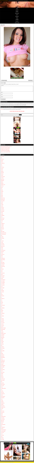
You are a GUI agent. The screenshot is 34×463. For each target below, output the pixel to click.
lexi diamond (2, 313)
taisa (1, 409)
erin (1, 239)
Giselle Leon (2, 254)
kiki (1, 297)
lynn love (2, 326)
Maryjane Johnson (3, 333)
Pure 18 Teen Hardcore (4, 0)
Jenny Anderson (3, 279)
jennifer (2, 278)
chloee (2, 220)
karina (2, 294)
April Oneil (2, 172)
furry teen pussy (3, 250)
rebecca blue (2, 372)
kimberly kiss (2, 298)
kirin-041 (3, 25)
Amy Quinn (2, 167)
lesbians (2, 310)
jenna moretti (2, 275)
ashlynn (2, 175)
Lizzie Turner (2, 322)
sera (1, 389)
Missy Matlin (2, 350)
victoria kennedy (3, 431)
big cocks (17, 21)
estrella (2, 242)
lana (1, 306)
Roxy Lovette (2, 380)
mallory (2, 330)
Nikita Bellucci (3, 361)
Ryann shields (3, 384)
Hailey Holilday (3, 259)
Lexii (1, 314)
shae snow (2, 392)
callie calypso (3, 200)
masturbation (2, 334)
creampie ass (2, 223)
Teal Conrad (2, 417)
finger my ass (3, 246)
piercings (2, 364)
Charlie (2, 212)
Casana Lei (2, 207)
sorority (2, 400)
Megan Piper (2, 337)
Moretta (2, 353)
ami (1, 164)
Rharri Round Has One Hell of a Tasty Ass (6, 146)
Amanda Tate (2, 163)
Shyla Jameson (3, 396)
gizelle (2, 255)
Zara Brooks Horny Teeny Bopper (5, 150)
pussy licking (2, 369)
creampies (17, 19)
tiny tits (17, 14)
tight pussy (17, 16)
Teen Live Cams (17, 22)
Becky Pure (2, 179)
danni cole (2, 227)
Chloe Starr (2, 219)
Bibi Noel (2, 183)
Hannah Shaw (3, 263)
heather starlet (3, 266)
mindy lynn (2, 346)
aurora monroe (3, 176)
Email (2, 94)
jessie (2, 286)
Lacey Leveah (3, 305)
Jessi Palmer (2, 283)
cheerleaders (2, 215)
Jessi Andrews (3, 282)
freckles (2, 247)
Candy (2, 203)
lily (1, 317)
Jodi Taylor (2, 290)
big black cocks (3, 184)
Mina (1, 345)
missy (2, 349)
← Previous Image (4, 80)
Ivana (1, 270)
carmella (2, 204)
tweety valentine (3, 424)
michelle (2, 342)
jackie (2, 271)
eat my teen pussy (3, 234)
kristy (1, 301)
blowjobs (17, 11)
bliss (1, 188)
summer (2, 408)
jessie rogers (2, 287)
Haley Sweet (2, 262)
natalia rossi (2, 354)
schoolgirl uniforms (3, 388)
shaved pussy (17, 13)
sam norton (2, 385)
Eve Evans (2, 243)
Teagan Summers (3, 416)
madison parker (3, 329)
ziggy (1, 436)
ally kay (2, 160)
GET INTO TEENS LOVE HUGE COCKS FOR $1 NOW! (17, 111)
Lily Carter (2, 318)
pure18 (2, 368)
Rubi (1, 381)
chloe (1, 216)
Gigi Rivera (2, 251)
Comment (2, 85)
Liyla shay (2, 321)
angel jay (2, 171)
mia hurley (2, 341)
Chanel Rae (2, 211)
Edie (1, 235)
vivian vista (2, 432)
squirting (2, 404)
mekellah (2, 338)
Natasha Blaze (3, 357)
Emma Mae (2, 238)
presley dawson (3, 365)
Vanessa (2, 428)
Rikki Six (2, 376)
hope (1, 267)
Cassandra (2, 208)
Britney (2, 196)
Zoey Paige (2, 439)
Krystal (2, 302)
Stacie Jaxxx (2, 405)
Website (2, 96)
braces (2, 192)
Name (2, 92)
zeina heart (2, 435)
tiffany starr (2, 420)
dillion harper (2, 231)
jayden (2, 274)
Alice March (2, 156)
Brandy (2, 195)
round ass (2, 377)
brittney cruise (3, 199)
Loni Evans (2, 325)
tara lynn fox (2, 412)
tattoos (2, 413)
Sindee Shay (2, 397)
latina (1, 309)
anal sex (2, 168)
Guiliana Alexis (3, 258)
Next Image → (31, 80)
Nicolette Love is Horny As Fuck (5, 149)
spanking (2, 401)
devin (1, 230)
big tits (2, 187)
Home (17, 8)
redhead (2, 373)
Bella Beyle (2, 180)
